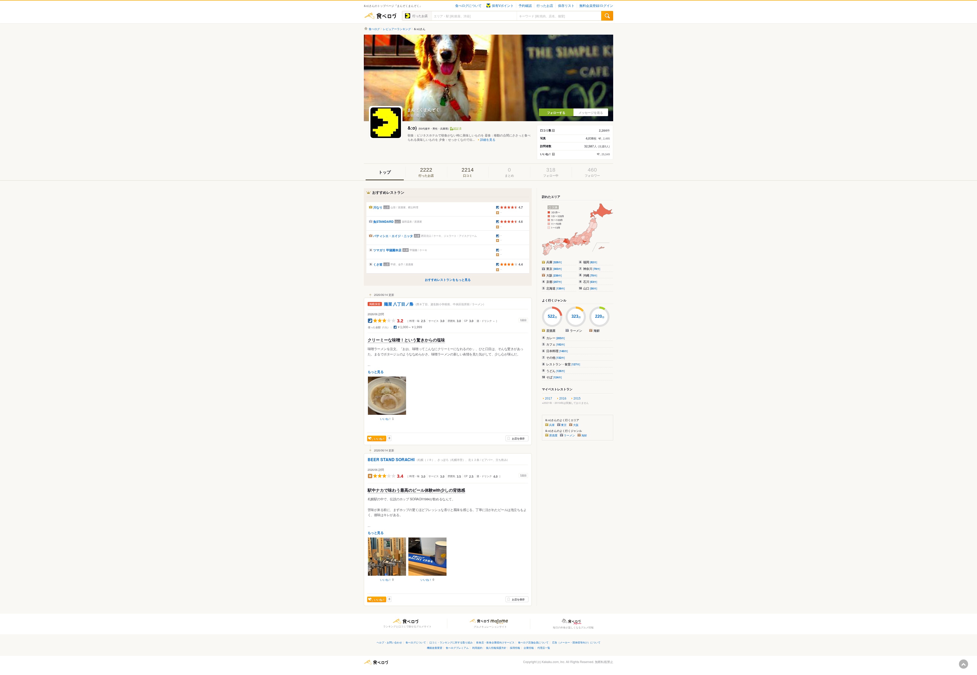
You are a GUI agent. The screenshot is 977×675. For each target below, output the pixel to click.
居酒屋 (553, 435)
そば (554, 377)
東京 (554, 268)
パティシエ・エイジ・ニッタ (393, 235)
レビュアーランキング (397, 29)
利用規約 (477, 648)
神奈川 (591, 268)
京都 (554, 281)
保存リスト (566, 5)
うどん (555, 370)
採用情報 (515, 648)
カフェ (555, 344)
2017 (548, 398)
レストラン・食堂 (563, 364)
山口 (590, 288)
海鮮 (584, 435)
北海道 (555, 288)
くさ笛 (377, 264)
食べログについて (468, 5)
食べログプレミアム (457, 648)
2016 (562, 398)
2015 (577, 398)
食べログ (380, 15)
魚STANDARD (383, 221)
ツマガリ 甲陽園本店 (387, 250)
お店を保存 (518, 438)
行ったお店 (545, 5)
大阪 (554, 275)
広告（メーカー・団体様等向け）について (576, 642)
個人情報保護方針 (496, 648)
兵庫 (554, 262)
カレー (555, 338)
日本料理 (557, 351)
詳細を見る (487, 139)
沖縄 (590, 275)
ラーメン (569, 435)
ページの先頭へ (963, 664)
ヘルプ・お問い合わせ (389, 642)
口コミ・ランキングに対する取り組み (451, 642)
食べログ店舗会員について (533, 642)
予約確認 (525, 5)
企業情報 (529, 648)
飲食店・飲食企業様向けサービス (495, 642)
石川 (590, 281)
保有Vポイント (503, 5)
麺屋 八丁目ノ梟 (398, 304)
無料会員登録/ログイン (596, 5)
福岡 (590, 262)
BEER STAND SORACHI (391, 459)
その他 (555, 357)
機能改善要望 (434, 648)
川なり (377, 207)
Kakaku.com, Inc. (553, 661)
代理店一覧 (543, 648)
